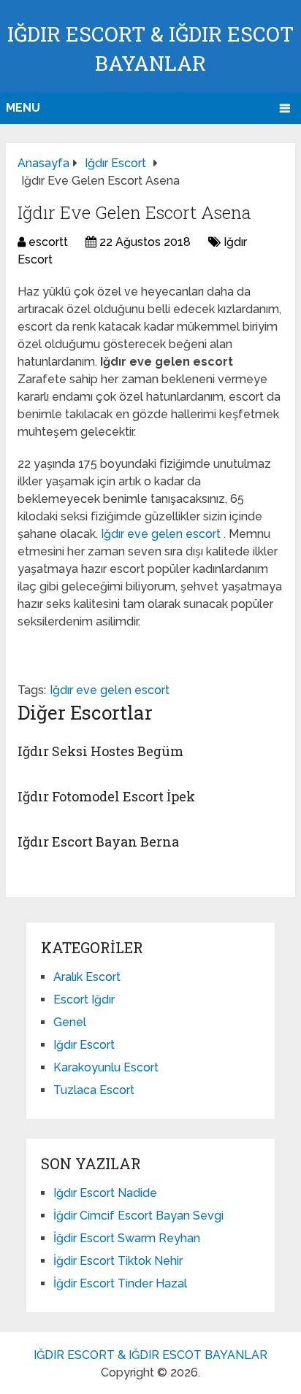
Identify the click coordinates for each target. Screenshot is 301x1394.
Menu (23, 108)
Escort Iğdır (84, 999)
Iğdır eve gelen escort (162, 534)
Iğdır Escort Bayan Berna (98, 841)
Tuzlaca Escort (93, 1090)
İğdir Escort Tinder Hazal (120, 1283)
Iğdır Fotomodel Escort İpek (106, 796)
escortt (48, 242)
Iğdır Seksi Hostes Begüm (100, 751)
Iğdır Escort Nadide (105, 1193)
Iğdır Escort (84, 1045)
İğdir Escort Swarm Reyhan (126, 1238)
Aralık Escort (87, 977)
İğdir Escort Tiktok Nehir (118, 1261)
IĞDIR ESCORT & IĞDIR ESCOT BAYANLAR (150, 1355)
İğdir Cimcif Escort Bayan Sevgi (138, 1215)
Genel (69, 1022)
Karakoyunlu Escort (106, 1067)
